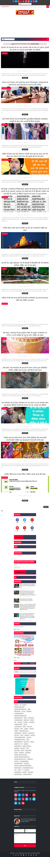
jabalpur (27, 735)
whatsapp (30, 772)
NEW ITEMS (17, 750)
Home (15, 660)
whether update (6, 88)
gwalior (25, 733)
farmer (26, 728)
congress (31, 722)
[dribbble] (26, 1)
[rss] (29, 1)
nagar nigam (18, 746)
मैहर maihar (17, 711)
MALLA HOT (26, 741)
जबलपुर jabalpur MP (19, 707)
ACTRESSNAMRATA (19, 713)
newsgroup (28, 750)
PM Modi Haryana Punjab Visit (22, 757)
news (22, 750)
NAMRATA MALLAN (27, 746)
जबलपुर (24, 704)
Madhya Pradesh (20, 572)
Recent (18, 663)
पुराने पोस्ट (46, 507)
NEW (28, 748)
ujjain (4, 268)
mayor (32, 741)
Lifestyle (29, 737)
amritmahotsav (19, 717)
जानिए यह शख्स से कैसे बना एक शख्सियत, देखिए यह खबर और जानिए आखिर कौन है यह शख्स (27, 586)
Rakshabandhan (24, 761)
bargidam (26, 720)
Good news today (23, 731)
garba (16, 731)
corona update (18, 724)
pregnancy (30, 759)
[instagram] (34, 1)
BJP (15, 722)
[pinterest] (21, 1)
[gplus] (18, 1)
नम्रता (29, 709)
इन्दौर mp (16, 704)
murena (26, 744)
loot (28, 739)
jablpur (33, 735)
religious (26, 763)
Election (29, 726)
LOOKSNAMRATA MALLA (20, 739)
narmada (17, 748)
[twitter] (16, 1)
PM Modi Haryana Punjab (21, 754)
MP (22, 744)
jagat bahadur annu (20, 737)
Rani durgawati (19, 763)
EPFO (22, 728)
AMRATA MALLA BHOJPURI (20, 715)
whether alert (18, 774)
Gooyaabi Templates (35, 853)
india (22, 735)
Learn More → (24, 822)
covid (25, 724)
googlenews (18, 733)
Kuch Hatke (18, 537)
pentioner (27, 752)
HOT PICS (17, 735)
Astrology (31, 717)
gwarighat (31, 733)
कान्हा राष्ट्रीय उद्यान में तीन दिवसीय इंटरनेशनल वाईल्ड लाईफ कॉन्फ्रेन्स (26, 600)
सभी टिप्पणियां (17, 567)
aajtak (23, 711)
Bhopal (32, 720)
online (16, 752)
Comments (32, 663)
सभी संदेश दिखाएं (35, 44)
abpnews (29, 711)
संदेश (16, 565)
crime (24, 726)
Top (15, 770)
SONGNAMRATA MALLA (28, 767)
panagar (21, 752)
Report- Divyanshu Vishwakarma (23, 765)
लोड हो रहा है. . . (16, 549)
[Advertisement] (25, 26)
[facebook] (13, 1)
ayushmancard (18, 720)
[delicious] (36, 1)
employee (17, 728)
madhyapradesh (18, 741)
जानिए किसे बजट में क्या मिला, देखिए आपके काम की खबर (25, 474)
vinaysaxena (6, 443)
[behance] (31, 1)
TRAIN (19, 770)
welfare (24, 772)
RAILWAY (17, 761)
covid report (18, 726)
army (25, 717)
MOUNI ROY (17, 744)
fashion (32, 728)
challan (20, 722)
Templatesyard (21, 853)
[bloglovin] (24, 1)
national (23, 748)
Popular (25, 663)
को (20, 704)
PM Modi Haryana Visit (20, 759)
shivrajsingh (18, 767)
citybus (26, 722)
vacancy (5, 53)
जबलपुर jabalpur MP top (20, 709)
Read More (25, 77)
